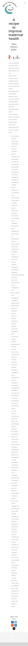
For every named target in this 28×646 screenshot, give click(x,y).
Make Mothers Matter (14, 47)
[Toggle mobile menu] (25, 2)
